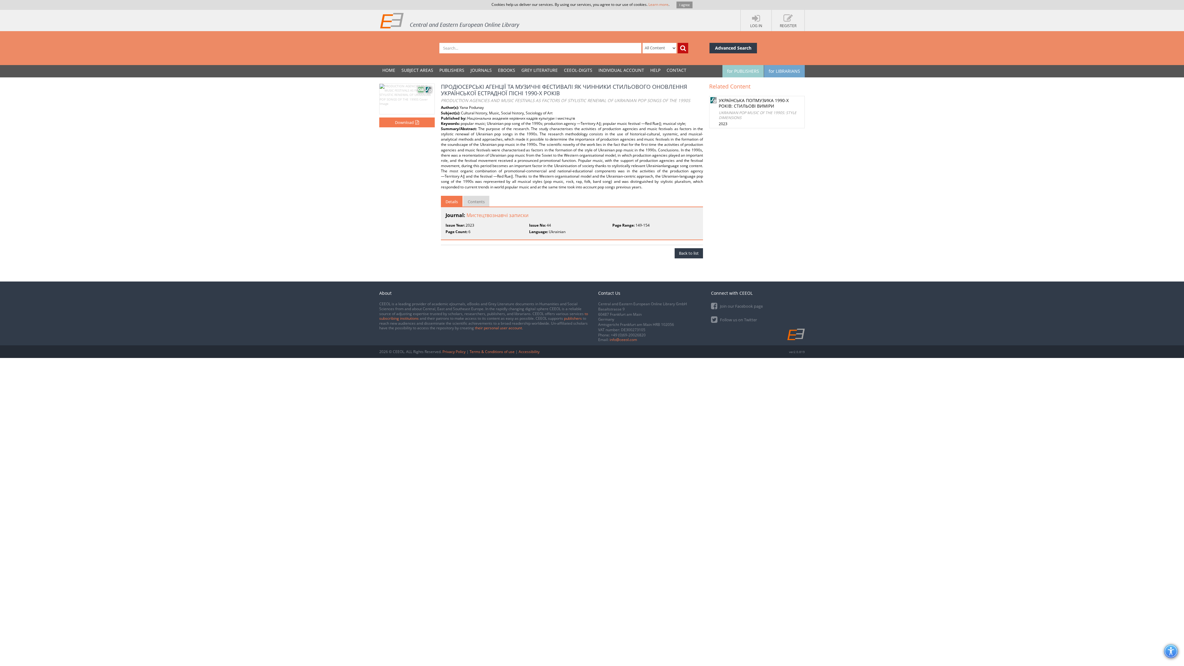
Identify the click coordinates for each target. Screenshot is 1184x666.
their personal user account (498, 328)
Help (655, 70)
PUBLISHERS (451, 70)
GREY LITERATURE (539, 70)
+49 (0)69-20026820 (628, 335)
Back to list (689, 253)
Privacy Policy (454, 351)
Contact (676, 70)
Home (388, 70)
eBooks (506, 70)
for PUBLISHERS (743, 71)
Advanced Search (733, 48)
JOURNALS (481, 70)
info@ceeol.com (623, 339)
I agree (684, 4)
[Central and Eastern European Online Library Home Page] (450, 20)
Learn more (658, 4)
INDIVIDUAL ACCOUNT (621, 70)
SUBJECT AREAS (417, 70)
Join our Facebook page (741, 306)
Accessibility (529, 351)
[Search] (683, 48)
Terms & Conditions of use (492, 351)
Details (452, 201)
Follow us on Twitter (738, 320)
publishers (573, 318)
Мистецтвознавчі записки (497, 215)
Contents (476, 201)
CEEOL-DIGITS (578, 70)
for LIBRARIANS (784, 71)
